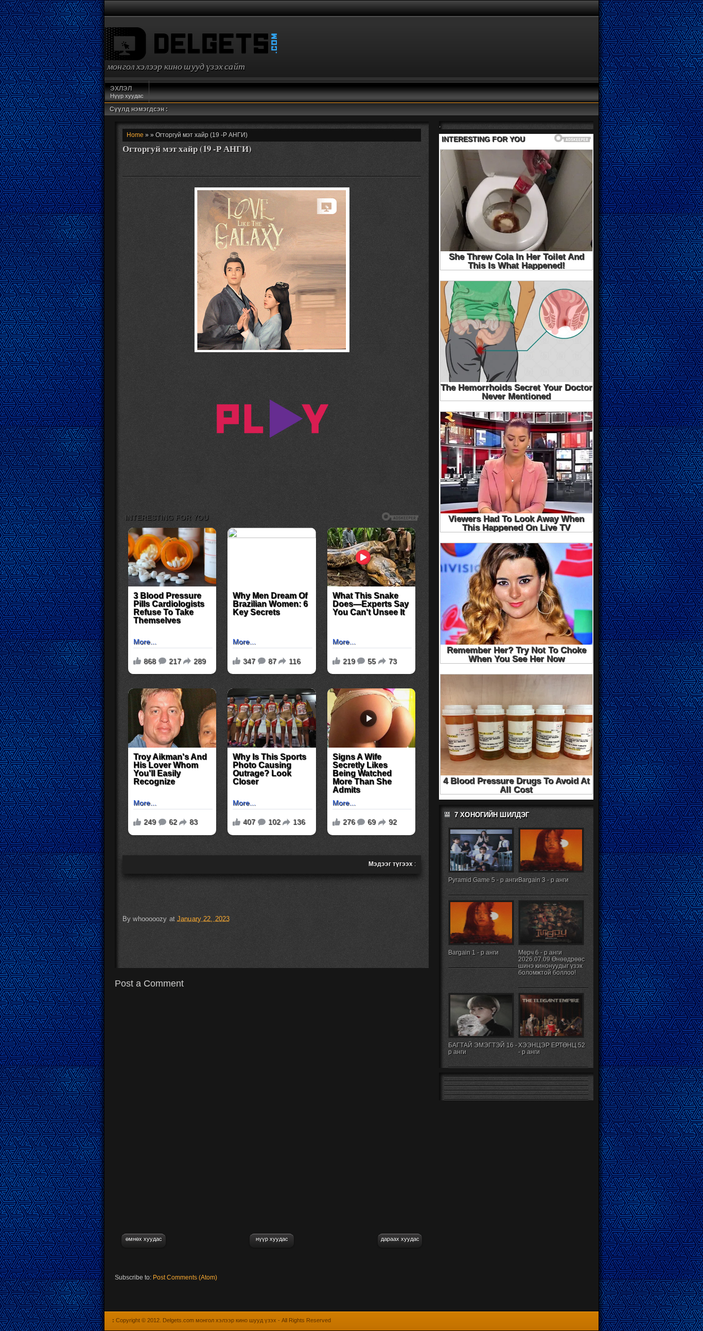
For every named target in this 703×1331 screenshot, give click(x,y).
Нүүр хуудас (127, 92)
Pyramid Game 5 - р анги (483, 880)
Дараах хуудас (400, 1239)
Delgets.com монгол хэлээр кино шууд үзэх (219, 1320)
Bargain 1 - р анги (473, 952)
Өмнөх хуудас (144, 1239)
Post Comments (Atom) (185, 1277)
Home (135, 135)
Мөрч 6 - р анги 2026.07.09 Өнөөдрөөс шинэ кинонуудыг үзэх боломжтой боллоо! (551, 962)
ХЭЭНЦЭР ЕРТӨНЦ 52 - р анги (551, 1049)
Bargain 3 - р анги (543, 880)
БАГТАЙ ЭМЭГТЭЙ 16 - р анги (482, 1049)
